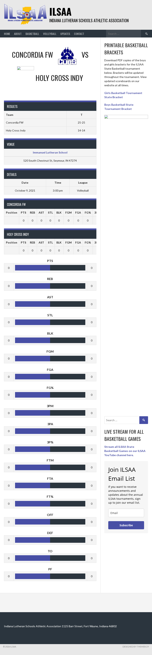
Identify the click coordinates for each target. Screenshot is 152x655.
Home (7, 34)
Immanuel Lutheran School (50, 152)
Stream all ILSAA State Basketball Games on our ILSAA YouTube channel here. (124, 451)
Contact (79, 34)
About (18, 34)
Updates (65, 34)
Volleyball (49, 34)
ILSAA (60, 11)
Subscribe (126, 525)
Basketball (32, 34)
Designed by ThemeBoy (136, 646)
